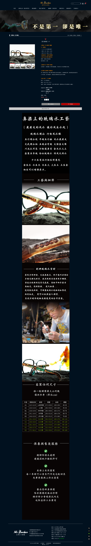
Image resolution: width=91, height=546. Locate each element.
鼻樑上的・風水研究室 (24, 8)
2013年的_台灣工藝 (59, 527)
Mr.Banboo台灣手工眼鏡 (34, 543)
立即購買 (71, 104)
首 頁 (68, 35)
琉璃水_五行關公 (73, 35)
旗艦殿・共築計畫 (52, 8)
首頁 (15, 8)
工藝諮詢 (76, 8)
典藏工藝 (61, 8)
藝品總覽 (34, 8)
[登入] (83, 3)
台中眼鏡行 (42, 543)
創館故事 (68, 8)
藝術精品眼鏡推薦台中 (57, 543)
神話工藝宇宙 (42, 8)
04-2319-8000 (58, 536)
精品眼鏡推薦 (48, 543)
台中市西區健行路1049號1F (61, 530)
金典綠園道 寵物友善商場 (60, 529)
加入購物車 (51, 104)
